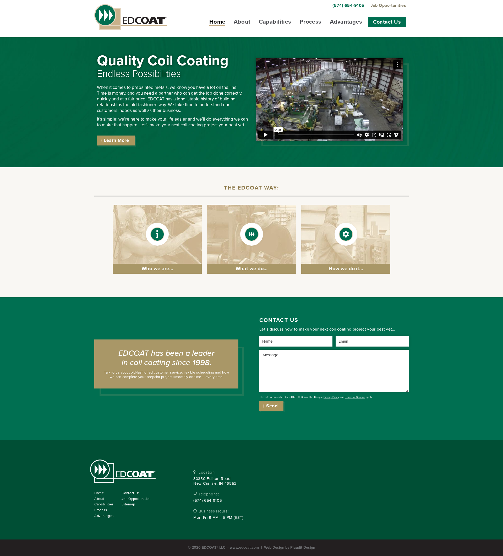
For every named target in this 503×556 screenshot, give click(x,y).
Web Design (274, 547)
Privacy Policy (331, 397)
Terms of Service (355, 397)
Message (270, 355)
